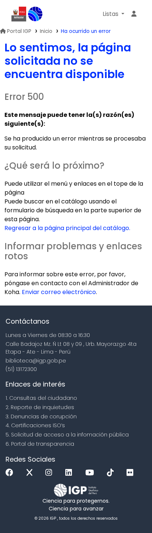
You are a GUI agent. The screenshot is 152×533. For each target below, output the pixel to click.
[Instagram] (50, 473)
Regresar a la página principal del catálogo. (67, 228)
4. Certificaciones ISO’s (35, 425)
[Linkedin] (70, 473)
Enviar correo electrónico (59, 292)
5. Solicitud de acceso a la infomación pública (67, 434)
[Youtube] (91, 473)
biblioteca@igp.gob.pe (36, 360)
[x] (31, 473)
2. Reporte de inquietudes (40, 407)
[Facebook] (11, 473)
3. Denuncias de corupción (41, 416)
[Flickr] (132, 473)
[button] (113, 14)
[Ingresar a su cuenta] (134, 14)
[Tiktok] (112, 473)
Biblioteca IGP (35, 14)
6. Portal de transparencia (40, 444)
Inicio (46, 31)
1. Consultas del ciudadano (41, 398)
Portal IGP (19, 31)
